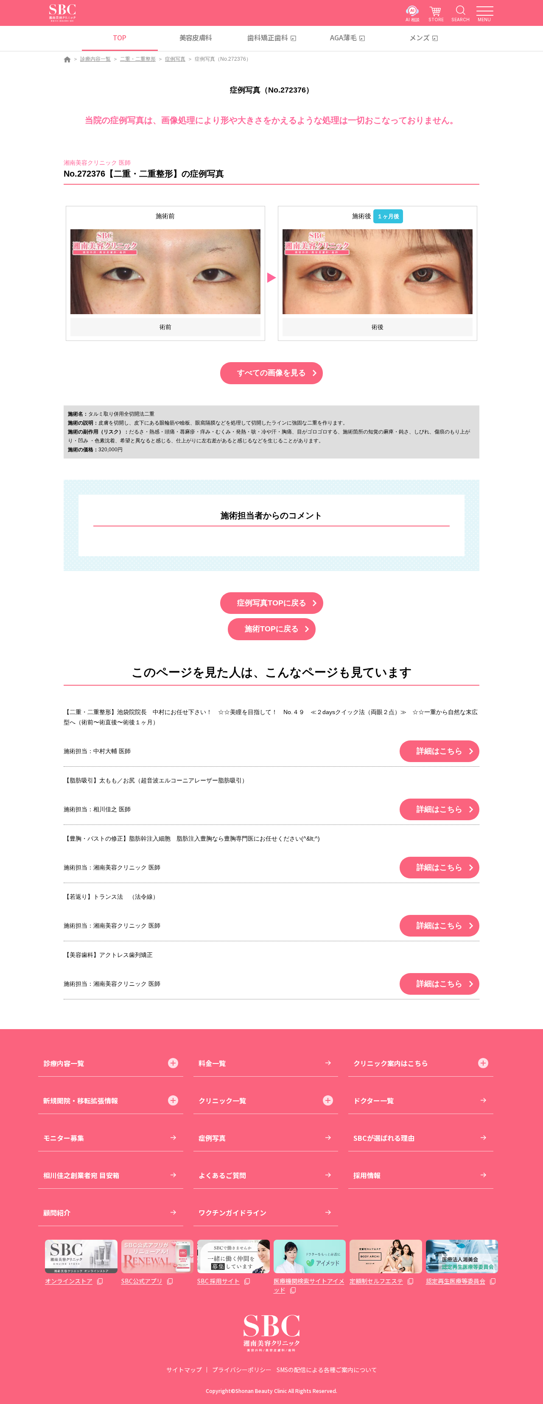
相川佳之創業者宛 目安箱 (81, 1175)
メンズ (419, 37)
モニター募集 (63, 1138)
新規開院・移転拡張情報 (80, 1100)
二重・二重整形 (138, 59)
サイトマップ (184, 1369)
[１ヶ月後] (378, 271)
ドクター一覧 (373, 1100)
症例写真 (175, 59)
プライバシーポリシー (242, 1369)
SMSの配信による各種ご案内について (327, 1369)
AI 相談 (413, 19)
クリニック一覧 (222, 1100)
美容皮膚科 (195, 37)
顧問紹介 (56, 1212)
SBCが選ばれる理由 (383, 1138)
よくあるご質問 (222, 1175)
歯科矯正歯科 (267, 37)
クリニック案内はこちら (390, 1063)
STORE (436, 19)
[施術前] (165, 271)
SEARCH (460, 19)
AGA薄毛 (343, 37)
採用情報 (367, 1175)
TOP (119, 37)
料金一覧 (212, 1063)
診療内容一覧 (95, 59)
